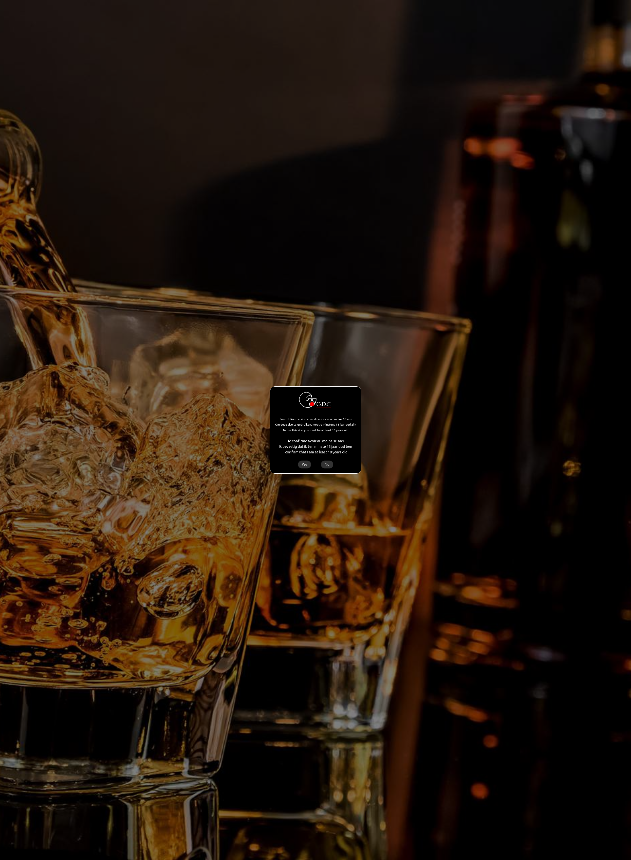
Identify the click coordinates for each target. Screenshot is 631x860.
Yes (304, 464)
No (327, 464)
